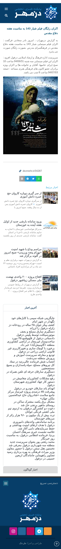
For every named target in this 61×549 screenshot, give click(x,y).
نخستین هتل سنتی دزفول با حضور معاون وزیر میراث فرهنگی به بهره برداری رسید (31, 450)
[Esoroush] (22, 531)
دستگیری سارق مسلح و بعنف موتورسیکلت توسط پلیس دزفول (35, 333)
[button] (6, 8)
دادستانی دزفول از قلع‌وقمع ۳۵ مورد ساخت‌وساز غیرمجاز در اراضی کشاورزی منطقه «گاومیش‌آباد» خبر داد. (31, 341)
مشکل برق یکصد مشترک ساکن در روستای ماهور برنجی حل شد (34, 403)
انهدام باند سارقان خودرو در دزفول (34, 388)
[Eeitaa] (48, 531)
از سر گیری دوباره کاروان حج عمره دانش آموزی (24, 195)
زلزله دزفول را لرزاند (42, 328)
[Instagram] (13, 531)
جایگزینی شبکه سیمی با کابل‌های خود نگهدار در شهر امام (33, 320)
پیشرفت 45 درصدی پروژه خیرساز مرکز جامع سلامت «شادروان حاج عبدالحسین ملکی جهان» (31, 395)
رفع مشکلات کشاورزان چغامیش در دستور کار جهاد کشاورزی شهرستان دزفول (34, 382)
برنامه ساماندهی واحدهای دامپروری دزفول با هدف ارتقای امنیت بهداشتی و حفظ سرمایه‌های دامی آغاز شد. (32, 425)
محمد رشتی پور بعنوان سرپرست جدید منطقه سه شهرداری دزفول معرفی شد (32, 443)
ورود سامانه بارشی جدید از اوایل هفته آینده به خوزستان (22, 223)
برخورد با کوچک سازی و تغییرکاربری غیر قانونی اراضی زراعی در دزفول (31, 350)
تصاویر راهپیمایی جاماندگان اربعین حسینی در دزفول (35, 457)
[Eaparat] (30, 531)
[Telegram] (39, 531)
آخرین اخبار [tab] (30, 307)
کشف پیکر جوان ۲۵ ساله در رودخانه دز (32, 324)
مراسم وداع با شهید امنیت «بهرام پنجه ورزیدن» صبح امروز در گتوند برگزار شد (23, 252)
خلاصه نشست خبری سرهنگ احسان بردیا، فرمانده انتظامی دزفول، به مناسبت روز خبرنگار (30, 435)
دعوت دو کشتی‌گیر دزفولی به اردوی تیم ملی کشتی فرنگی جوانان (31, 410)
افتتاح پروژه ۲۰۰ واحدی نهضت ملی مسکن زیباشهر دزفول (24, 278)
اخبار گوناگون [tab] (30, 469)
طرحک (22, 543)
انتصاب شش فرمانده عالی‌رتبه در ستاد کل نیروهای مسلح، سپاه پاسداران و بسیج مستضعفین (30, 365)
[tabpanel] (30, 388)
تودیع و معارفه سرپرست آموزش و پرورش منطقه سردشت (34, 356)
